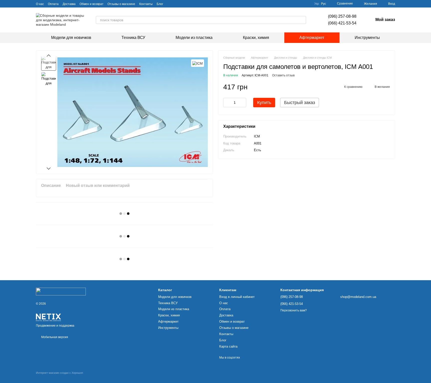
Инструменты (367, 37)
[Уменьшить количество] (226, 102)
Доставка (69, 4)
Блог (160, 4)
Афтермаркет (311, 37)
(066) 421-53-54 (342, 23)
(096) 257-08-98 (342, 16)
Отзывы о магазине (121, 4)
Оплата (53, 4)
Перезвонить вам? (293, 310)
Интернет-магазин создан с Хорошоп (59, 372)
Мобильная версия (54, 337)
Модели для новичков (71, 37)
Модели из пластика (194, 37)
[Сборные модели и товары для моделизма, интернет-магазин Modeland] (61, 291)
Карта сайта (228, 346)
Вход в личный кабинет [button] (237, 297)
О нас (40, 4)
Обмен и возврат (92, 4)
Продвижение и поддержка (55, 325)
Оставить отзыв (283, 75)
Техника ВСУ (133, 37)
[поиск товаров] (302, 20)
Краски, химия (256, 37)
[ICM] (197, 63)
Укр (316, 3)
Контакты (146, 4)
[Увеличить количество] (242, 102)
